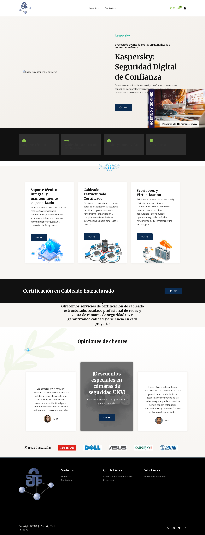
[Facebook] (174, 528)
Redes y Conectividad (123, 145)
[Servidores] (151, 140)
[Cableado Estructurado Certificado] (66, 140)
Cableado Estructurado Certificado (81, 146)
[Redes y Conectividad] (109, 140)
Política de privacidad (155, 476)
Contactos (110, 8)
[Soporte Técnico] (24, 140)
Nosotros (94, 8)
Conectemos (109, 480)
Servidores (158, 145)
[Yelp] (168, 528)
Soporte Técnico (34, 145)
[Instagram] (185, 528)
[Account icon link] (185, 8)
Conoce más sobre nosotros (118, 476)
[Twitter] (179, 528)
